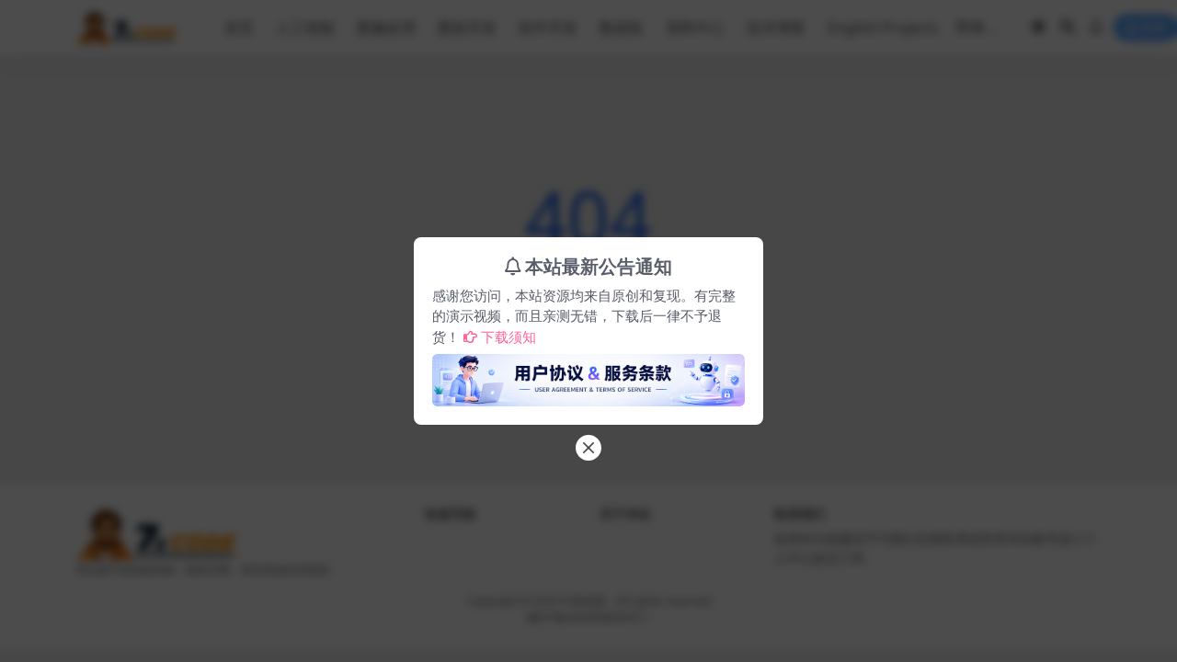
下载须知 (508, 336)
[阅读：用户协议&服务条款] (588, 375)
